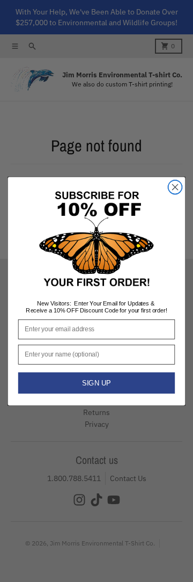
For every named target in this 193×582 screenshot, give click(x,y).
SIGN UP (96, 383)
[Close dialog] (175, 187)
